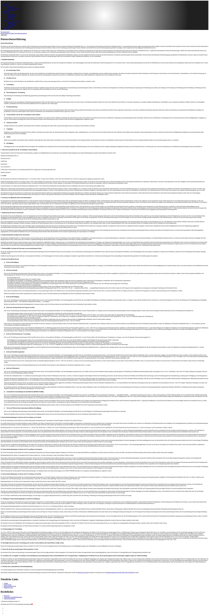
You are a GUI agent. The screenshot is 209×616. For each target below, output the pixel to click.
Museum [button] (6, 13)
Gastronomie (10, 19)
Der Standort (10, 17)
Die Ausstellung (11, 14)
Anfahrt (6, 583)
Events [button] (5, 20)
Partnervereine (7, 584)
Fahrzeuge (6, 11)
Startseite (6, 4)
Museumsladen (11, 16)
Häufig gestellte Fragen (10, 586)
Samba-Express (11, 10)
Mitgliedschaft (11, 7)
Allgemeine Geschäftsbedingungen (13, 597)
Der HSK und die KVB (13, 8)
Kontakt (6, 29)
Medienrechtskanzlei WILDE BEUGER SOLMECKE (120, 572)
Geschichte (7, 27)
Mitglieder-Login (8, 587)
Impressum (7, 595)
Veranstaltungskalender (13, 21)
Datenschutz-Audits (83, 572)
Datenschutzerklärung (9, 598)
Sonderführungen (11, 24)
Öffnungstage (10, 23)
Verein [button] (5, 5)
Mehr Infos (3, 35)
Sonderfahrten (10, 26)
